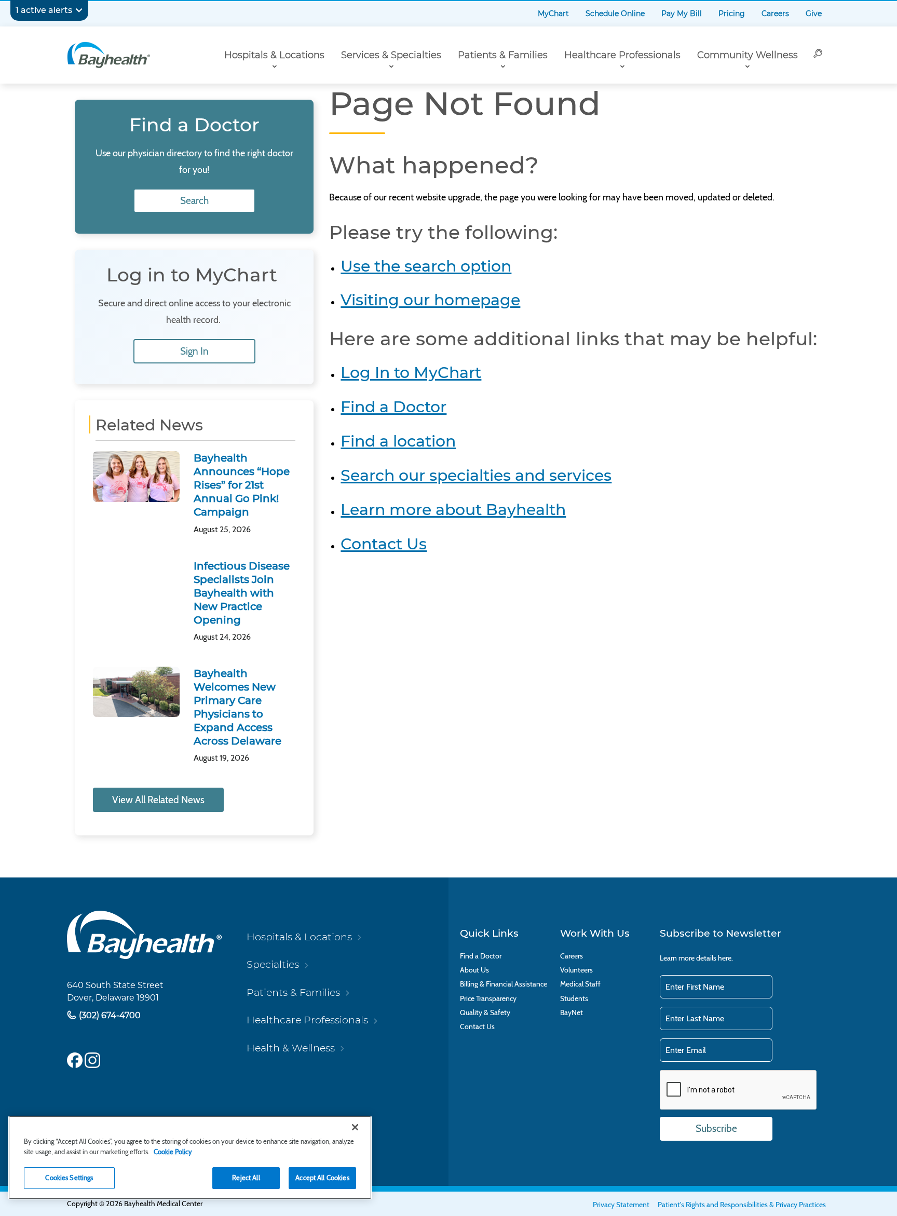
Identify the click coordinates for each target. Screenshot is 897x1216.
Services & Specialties (391, 55)
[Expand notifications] (79, 10)
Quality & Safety (485, 1013)
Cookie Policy (173, 1151)
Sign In (194, 351)
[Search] (818, 55)
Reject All (246, 1177)
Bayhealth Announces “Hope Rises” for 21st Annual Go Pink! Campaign (242, 485)
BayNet (571, 1013)
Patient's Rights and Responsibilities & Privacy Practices (742, 1204)
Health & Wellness (291, 1048)
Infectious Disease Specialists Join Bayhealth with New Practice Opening (242, 593)
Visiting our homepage (430, 299)
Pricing (731, 13)
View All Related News (158, 800)
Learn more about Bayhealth (453, 509)
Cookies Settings (69, 1177)
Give (814, 13)
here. (725, 958)
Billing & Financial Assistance (503, 984)
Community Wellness (747, 55)
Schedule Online (615, 13)
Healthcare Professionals (622, 55)
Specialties (273, 964)
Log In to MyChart (411, 372)
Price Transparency (488, 999)
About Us (474, 970)
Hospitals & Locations (274, 55)
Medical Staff (580, 984)
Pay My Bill (681, 13)
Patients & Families (503, 55)
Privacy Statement (621, 1204)
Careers (775, 13)
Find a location (398, 441)
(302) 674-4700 (109, 1015)
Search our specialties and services (476, 475)
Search (194, 201)
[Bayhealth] (108, 55)
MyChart (553, 13)
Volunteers (576, 970)
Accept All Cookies (322, 1177)
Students (574, 999)
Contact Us (384, 543)
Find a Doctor (393, 406)
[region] (190, 1157)
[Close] (355, 1127)
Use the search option (426, 266)
